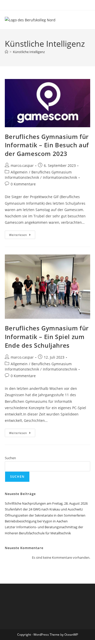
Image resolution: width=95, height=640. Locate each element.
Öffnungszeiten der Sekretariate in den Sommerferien (45, 515)
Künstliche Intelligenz (29, 52)
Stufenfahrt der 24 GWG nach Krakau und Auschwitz (44, 509)
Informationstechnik (60, 177)
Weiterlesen (22, 234)
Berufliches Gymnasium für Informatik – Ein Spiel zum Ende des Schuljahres (47, 336)
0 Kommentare (23, 184)
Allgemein (19, 172)
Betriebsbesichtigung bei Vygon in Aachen (36, 521)
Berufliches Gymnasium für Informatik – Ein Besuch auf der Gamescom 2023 (47, 145)
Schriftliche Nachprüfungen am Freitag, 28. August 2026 (46, 503)
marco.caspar (22, 165)
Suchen (10, 458)
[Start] (6, 52)
